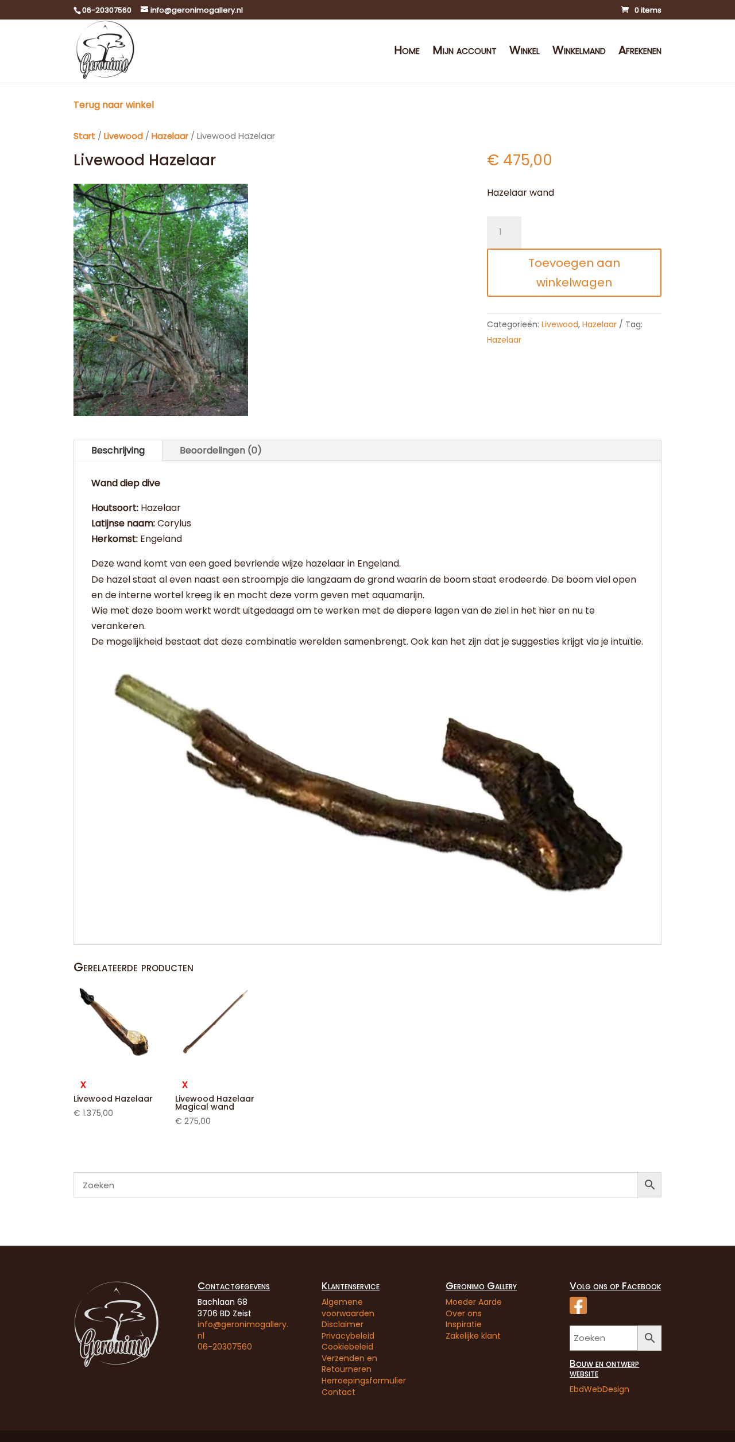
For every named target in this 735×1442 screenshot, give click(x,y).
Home (407, 52)
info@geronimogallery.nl (243, 1330)
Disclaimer (342, 1324)
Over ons (464, 1313)
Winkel (524, 52)
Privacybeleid (348, 1336)
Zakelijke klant (473, 1336)
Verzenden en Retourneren (349, 1363)
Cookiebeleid (347, 1346)
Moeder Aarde (474, 1302)
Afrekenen (640, 52)
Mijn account (464, 52)
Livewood (123, 136)
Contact (338, 1392)
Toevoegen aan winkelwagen (574, 272)
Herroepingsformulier (364, 1380)
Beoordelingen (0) (221, 450)
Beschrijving (118, 450)
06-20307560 (225, 1346)
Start (84, 136)
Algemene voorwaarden (348, 1307)
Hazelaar (170, 136)
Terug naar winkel (114, 104)
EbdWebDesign (599, 1389)
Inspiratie (464, 1324)
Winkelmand (579, 52)
